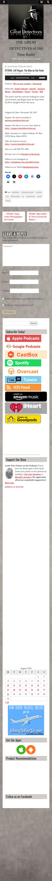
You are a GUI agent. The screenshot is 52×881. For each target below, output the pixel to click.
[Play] (8, 78)
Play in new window (22, 84)
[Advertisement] (22, 440)
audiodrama (15, 192)
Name (5, 273)
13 (26, 685)
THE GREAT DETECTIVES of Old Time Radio (26, 48)
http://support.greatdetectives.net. (20, 128)
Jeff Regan (13, 66)
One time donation (32, 474)
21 (32, 690)
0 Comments (26, 73)
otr (23, 196)
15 (38, 685)
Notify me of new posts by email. (19, 305)
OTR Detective (22, 66)
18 (14, 690)
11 (14, 685)
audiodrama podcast (27, 192)
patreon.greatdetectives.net (17, 120)
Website (5, 291)
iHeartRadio (17, 91)
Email (27, 91)
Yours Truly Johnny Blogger (14, 73)
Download (37, 84)
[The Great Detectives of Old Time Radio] (26, 21)
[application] (26, 77)
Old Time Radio (15, 196)
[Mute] (37, 78)
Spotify (33, 89)
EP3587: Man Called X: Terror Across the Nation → (38, 217)
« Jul (7, 702)
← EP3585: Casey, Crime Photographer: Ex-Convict (13, 217)
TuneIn (35, 91)
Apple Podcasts (21, 89)
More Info (9, 483)
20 (26, 690)
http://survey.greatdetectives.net (19, 144)
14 (32, 685)
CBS (8, 66)
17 (8, 690)
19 (20, 690)
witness (8, 201)
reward (39, 196)
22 (38, 690)
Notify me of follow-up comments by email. (23, 299)
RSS (41, 91)
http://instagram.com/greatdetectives (22, 162)
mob (7, 196)
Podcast (29, 66)
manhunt (39, 192)
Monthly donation (23, 477)
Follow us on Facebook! (19, 796)
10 (8, 685)
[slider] (42, 77)
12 (20, 685)
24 (8, 694)
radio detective (30, 196)
